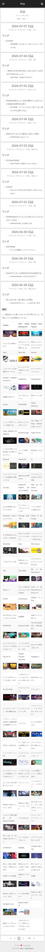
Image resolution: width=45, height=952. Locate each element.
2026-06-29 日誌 (22, 258)
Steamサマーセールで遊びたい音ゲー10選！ (23, 134)
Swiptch (9, 187)
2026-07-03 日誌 (22, 145)
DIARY (18, 18)
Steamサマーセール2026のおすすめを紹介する (23, 273)
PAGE (23, 18)
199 (29, 938)
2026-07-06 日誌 (22, 56)
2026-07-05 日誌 (22, 86)
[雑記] (42, 309)
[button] (3, 4)
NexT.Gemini (29, 948)
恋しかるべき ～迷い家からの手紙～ (19, 299)
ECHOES (9, 41)
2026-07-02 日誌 (22, 172)
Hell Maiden (10, 246)
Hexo (21, 948)
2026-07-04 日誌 (22, 119)
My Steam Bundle (12, 160)
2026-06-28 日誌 (22, 285)
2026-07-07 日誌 (22, 26)
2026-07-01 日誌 (22, 202)
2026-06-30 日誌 (22, 232)
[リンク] (42, 35)
